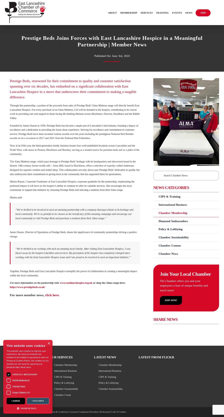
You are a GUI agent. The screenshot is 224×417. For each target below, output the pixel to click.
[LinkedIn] (178, 330)
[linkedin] (188, 412)
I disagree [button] (38, 401)
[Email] (192, 330)
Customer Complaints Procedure (84, 412)
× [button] (49, 343)
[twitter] (182, 412)
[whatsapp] (212, 412)
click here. (52, 295)
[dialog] (27, 377)
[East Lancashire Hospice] (186, 79)
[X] (163, 330)
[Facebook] (156, 330)
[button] (215, 12)
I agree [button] (16, 401)
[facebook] (194, 412)
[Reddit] (170, 330)
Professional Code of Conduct (113, 412)
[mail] (217, 412)
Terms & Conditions (59, 412)
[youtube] (206, 412)
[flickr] (200, 412)
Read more (26, 367)
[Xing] (185, 330)
